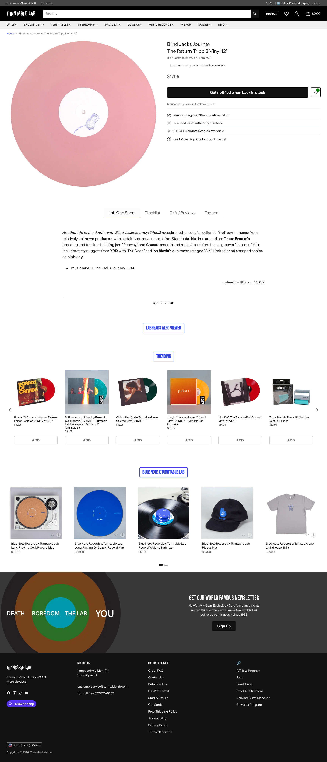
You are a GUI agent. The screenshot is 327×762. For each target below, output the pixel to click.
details (316, 3)
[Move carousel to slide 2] (166, 565)
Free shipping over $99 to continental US (201, 115)
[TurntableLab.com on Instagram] (14, 693)
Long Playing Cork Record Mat (32, 547)
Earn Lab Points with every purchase (197, 123)
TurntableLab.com (41, 752)
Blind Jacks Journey (188, 44)
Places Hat (209, 547)
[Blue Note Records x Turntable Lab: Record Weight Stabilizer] (163, 513)
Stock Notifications (250, 691)
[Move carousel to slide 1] (161, 565)
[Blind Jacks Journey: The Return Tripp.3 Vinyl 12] (83, 114)
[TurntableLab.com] (22, 14)
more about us (16, 681)
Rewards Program (249, 705)
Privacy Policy (158, 725)
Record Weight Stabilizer (156, 547)
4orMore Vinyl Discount (253, 698)
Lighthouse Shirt (277, 547)
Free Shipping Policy (162, 711)
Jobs (240, 677)
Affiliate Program (249, 670)
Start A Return (158, 698)
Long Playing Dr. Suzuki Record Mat (99, 547)
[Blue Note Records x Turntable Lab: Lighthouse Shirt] (291, 513)
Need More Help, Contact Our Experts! (199, 139)
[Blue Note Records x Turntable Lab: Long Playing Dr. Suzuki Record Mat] (100, 513)
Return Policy (157, 684)
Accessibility (157, 718)
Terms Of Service (160, 732)
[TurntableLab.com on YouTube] (26, 693)
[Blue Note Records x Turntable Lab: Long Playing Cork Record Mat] (36, 513)
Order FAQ (155, 670)
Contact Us (156, 677)
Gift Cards (155, 705)
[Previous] (8, 521)
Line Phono (244, 684)
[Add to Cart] (58, 535)
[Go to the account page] (296, 13)
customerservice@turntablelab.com (102, 686)
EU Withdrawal (158, 691)
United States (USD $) (25, 745)
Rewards (271, 13)
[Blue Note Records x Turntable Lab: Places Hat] (227, 513)
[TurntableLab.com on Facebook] (8, 693)
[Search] (255, 14)
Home (10, 33)
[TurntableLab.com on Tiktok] (20, 693)
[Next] (319, 521)
